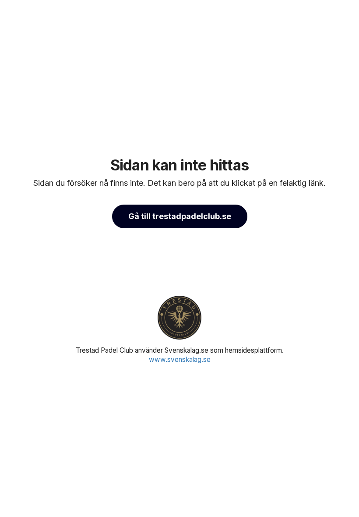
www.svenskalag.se (180, 359)
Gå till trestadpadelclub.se (179, 216)
